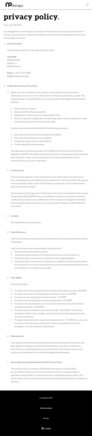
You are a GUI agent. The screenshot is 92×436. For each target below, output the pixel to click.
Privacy (46, 418)
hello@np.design (46, 408)
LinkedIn (47, 428)
